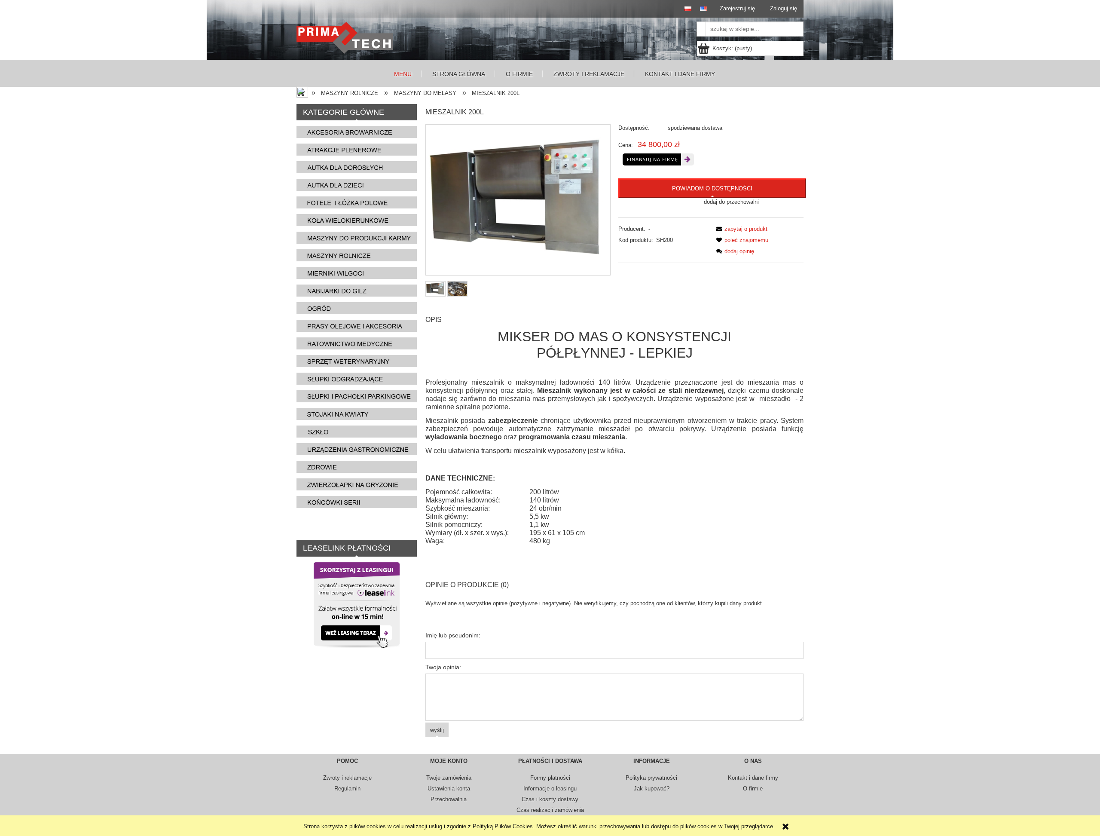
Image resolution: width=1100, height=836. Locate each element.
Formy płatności (550, 778)
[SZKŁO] (356, 431)
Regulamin (347, 788)
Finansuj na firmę (652, 159)
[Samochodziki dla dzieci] (356, 184)
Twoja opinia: (443, 667)
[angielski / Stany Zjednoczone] (701, 9)
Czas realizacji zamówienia (550, 810)
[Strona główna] (346, 37)
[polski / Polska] (684, 9)
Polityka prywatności (651, 778)
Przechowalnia (449, 799)
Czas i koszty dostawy (550, 799)
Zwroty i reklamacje (347, 778)
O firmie (753, 788)
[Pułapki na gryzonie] (356, 484)
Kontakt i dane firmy (753, 778)
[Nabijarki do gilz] (356, 290)
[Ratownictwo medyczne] (356, 343)
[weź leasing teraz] (357, 604)
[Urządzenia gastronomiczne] (356, 449)
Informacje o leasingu (550, 788)
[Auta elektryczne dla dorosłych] (356, 167)
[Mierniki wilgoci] (356, 272)
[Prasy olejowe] (356, 325)
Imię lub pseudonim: (452, 635)
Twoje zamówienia (448, 778)
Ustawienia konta (449, 788)
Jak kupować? (651, 788)
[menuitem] (403, 74)
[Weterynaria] (356, 361)
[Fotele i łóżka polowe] (356, 202)
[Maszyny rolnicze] (356, 255)
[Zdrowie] (356, 466)
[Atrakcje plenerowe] (356, 149)
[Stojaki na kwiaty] (356, 413)
